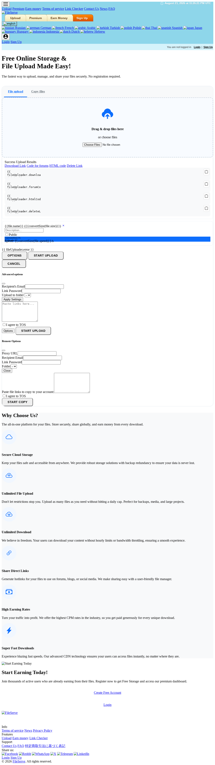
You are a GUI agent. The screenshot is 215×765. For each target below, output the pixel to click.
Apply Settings (12, 299)
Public (13, 234)
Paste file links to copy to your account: (28, 392)
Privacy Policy (42, 730)
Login (6, 42)
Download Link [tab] (15, 165)
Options (15, 255)
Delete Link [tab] (75, 165)
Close (7, 370)
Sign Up (82, 18)
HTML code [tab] (57, 165)
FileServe (19, 761)
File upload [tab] (15, 91)
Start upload (46, 255)
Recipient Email (12, 357)
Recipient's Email (13, 286)
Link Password (12, 291)
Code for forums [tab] (38, 165)
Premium (18, 8)
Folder (6, 366)
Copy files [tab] (38, 91)
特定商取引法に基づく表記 (45, 746)
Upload (7, 8)
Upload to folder (13, 295)
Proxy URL (10, 353)
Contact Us (91, 8)
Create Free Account (107, 692)
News (104, 8)
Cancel (14, 263)
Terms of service (53, 8)
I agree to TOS (16, 325)
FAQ (111, 8)
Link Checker (74, 8)
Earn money (33, 8)
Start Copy (17, 402)
